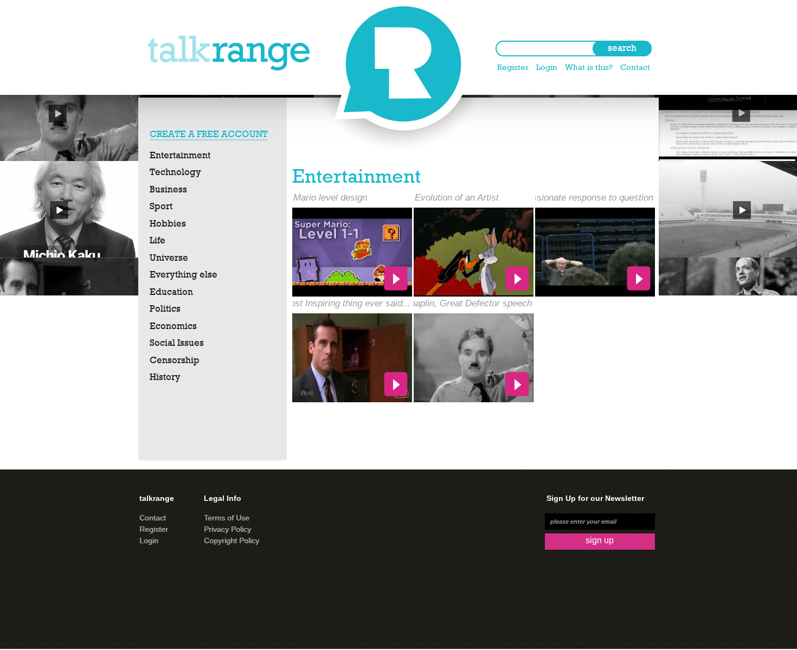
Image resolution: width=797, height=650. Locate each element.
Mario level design (330, 197)
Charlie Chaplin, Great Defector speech (452, 303)
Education (171, 291)
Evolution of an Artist (457, 197)
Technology (175, 171)
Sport (161, 206)
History (165, 376)
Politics (165, 308)
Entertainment (180, 155)
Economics (173, 325)
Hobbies (168, 223)
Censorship (175, 360)
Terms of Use (226, 517)
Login (546, 67)
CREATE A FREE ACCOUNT (209, 133)
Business (168, 189)
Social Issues (177, 342)
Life (157, 240)
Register (513, 67)
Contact (635, 67)
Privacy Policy (227, 529)
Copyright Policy (231, 540)
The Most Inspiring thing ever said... (337, 303)
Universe (169, 257)
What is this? (589, 67)
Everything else (183, 274)
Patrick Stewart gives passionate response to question (543, 197)
